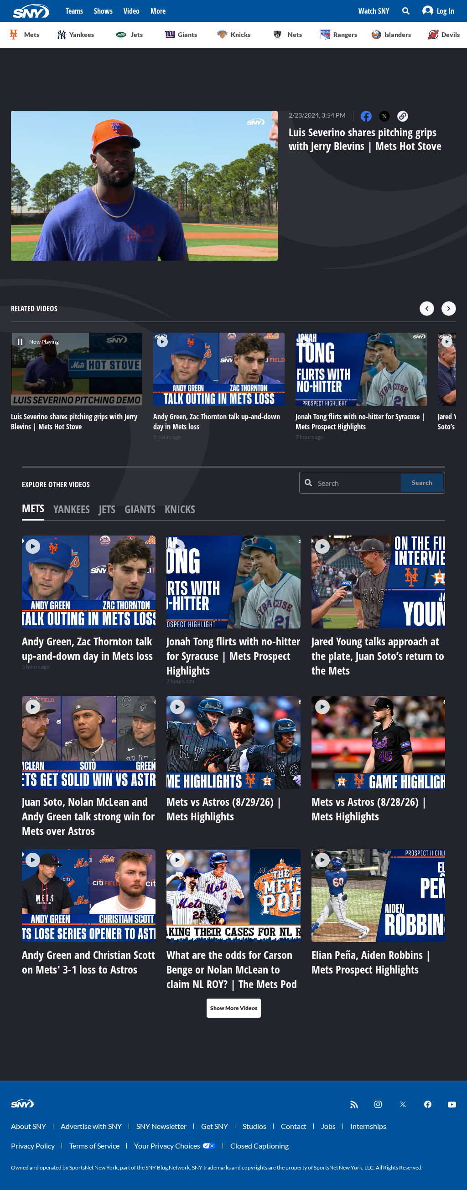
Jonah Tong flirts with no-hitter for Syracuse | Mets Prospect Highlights (233, 656)
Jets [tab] (107, 508)
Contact (293, 1126)
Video (132, 11)
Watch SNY (373, 11)
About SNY (28, 1126)
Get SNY (214, 1126)
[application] (144, 186)
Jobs (328, 1126)
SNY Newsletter (161, 1126)
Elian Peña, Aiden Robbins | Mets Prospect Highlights (371, 962)
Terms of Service (94, 1145)
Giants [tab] (140, 508)
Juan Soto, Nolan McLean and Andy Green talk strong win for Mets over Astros (88, 816)
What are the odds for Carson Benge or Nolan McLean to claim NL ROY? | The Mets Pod (231, 969)
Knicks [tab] (180, 508)
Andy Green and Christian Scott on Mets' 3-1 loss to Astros (88, 962)
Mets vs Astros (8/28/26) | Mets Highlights (369, 809)
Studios (254, 1126)
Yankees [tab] (71, 508)
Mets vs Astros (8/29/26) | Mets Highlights (224, 809)
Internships (368, 1126)
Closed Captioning (259, 1145)
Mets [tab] (33, 507)
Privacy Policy (33, 1145)
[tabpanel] (233, 777)
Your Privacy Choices (167, 1145)
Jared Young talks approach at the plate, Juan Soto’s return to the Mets (377, 656)
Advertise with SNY (91, 1126)
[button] (438, 11)
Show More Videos (233, 1008)
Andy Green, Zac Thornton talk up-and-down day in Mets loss (87, 648)
